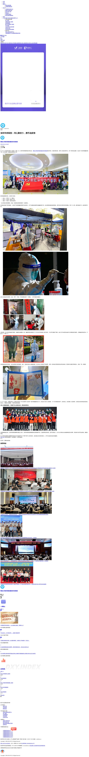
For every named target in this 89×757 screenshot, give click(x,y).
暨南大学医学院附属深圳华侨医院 (40, 150)
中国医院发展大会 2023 (8, 731)
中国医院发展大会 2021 (8, 733)
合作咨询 (5, 707)
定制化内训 (5, 717)
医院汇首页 (4, 35)
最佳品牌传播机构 (9, 15)
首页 (4, 1)
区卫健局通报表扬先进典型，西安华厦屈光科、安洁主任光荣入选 (14, 647)
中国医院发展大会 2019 (8, 734)
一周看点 (2, 606)
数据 (4, 4)
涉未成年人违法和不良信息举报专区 (37, 745)
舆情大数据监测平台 (7, 712)
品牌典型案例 (8, 14)
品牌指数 (2, 669)
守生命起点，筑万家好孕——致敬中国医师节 (10, 632)
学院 (4, 16)
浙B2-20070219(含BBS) (5, 743)
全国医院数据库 (8, 6)
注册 (4, 40)
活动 (4, 7)
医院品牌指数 (8, 5)
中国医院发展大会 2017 (8, 736)
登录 (1, 40)
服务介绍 (5, 706)
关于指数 (2, 36)
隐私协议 (5, 708)
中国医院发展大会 (9, 9)
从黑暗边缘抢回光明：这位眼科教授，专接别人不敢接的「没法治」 (15, 640)
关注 (4, 2)
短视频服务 (5, 714)
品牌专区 (5, 724)
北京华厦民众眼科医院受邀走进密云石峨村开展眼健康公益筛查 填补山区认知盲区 (18, 653)
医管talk (7, 12)
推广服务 (5, 713)
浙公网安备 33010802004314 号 (27, 743)
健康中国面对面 (8, 10)
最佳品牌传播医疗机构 (8, 723)
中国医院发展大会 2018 (8, 735)
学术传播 (5, 716)
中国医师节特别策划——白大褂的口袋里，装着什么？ (12, 625)
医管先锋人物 (8, 11)
